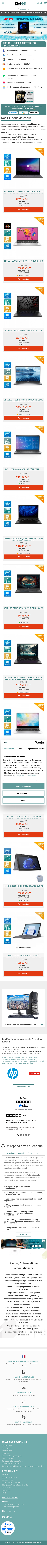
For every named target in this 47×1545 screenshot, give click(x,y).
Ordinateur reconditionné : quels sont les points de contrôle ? (23, 1466)
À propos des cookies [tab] (36, 749)
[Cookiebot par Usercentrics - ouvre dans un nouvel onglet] (34, 742)
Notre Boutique (7, 1446)
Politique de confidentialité (11, 1464)
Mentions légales (8, 1458)
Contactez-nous (7, 1488)
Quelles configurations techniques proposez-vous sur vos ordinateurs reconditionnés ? (19, 1213)
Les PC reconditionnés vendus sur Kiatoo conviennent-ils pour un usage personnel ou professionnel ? (22, 1221)
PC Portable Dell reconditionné (10, 1061)
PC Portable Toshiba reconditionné (24, 1063)
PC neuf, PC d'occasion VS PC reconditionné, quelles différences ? (23, 1193)
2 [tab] (20, 39)
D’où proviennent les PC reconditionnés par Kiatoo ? (23, 1206)
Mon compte (6, 1490)
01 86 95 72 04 (24, 9)
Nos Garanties (7, 1451)
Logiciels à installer (8, 1480)
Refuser (24, 800)
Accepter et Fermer (23, 786)
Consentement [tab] (8, 749)
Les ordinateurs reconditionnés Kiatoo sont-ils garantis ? (23, 1200)
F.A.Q (4, 1493)
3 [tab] (23, 39)
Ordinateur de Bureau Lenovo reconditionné (23, 1059)
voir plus (25, 1122)
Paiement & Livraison (9, 1477)
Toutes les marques (23, 1086)
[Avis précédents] (2, 1122)
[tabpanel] (23, 28)
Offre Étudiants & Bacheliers (12, 1482)
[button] (23, 1234)
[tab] (23, 1153)
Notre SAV (5, 1475)
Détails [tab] (20, 749)
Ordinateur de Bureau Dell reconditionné (13, 1057)
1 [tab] (16, 39)
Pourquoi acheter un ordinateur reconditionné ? (18, 1187)
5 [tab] (29, 39)
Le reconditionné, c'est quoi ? (12, 1456)
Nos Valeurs (6, 1448)
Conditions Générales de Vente (12, 1461)
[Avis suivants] (44, 1122)
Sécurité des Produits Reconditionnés (15, 1485)
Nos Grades (6, 1453)
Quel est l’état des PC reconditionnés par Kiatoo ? (22, 1228)
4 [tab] (26, 39)
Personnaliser (22, 793)
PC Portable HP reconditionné (28, 1061)
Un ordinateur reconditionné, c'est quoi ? (22, 1153)
